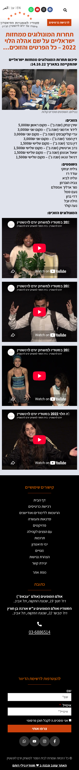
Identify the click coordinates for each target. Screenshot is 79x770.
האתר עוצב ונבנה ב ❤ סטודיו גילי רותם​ (39, 765)
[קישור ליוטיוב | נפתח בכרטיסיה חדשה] (37, 9)
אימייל (66, 705)
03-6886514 (39, 632)
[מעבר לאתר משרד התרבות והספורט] (54, 654)
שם (69, 690)
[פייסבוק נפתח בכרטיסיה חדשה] (55, 741)
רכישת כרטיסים (39, 506)
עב (12, 8)
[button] (65, 10)
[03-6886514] (39, 624)
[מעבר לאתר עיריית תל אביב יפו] (24, 654)
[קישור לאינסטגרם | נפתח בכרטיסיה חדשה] (43, 9)
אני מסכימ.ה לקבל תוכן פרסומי (47, 720)
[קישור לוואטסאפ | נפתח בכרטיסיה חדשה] (31, 9)
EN (18, 8)
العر (5, 8)
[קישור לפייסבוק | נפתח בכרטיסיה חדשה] (50, 9)
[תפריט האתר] (73, 10)
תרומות (39, 537)
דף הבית (39, 500)
